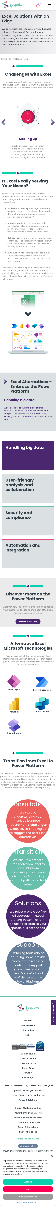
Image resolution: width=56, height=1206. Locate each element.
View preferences (28, 1196)
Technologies (15, 59)
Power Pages (28, 1077)
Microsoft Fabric (28, 1058)
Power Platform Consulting (28, 1113)
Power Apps (28, 1068)
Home (4, 59)
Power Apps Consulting (28, 1122)
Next (50, 118)
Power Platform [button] (28, 621)
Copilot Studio (28, 1053)
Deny (28, 1189)
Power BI (28, 1072)
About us (28, 1020)
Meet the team (28, 1025)
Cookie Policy (21, 1202)
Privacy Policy (34, 1202)
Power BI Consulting (28, 1127)
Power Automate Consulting (28, 1117)
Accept (28, 1181)
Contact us (28, 1030)
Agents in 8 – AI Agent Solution (28, 1090)
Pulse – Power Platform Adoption (28, 1095)
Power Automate (28, 1063)
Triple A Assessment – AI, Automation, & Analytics (28, 1085)
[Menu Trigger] (49, 6)
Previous (1, 118)
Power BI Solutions (28, 1100)
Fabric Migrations (28, 1132)
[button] (52, 1155)
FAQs (28, 1035)
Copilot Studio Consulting (28, 1108)
